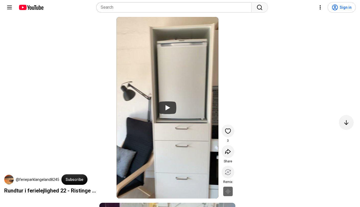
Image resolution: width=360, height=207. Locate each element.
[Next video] (346, 122)
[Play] (167, 107)
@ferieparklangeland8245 (37, 179)
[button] (9, 179)
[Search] (259, 7)
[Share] (228, 151)
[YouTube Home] (31, 7)
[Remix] (228, 172)
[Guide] (9, 7)
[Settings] (320, 7)
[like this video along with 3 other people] (228, 131)
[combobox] (175, 7)
